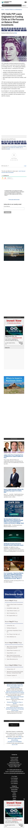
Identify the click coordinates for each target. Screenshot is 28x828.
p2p (20, 147)
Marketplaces (14, 791)
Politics (14, 793)
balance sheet (8, 147)
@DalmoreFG (11, 738)
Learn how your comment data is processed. (13, 171)
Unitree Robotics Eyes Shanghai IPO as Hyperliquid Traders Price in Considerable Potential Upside (15, 709)
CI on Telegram (14, 783)
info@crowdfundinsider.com (15, 769)
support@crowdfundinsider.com (16, 771)
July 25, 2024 (15, 744)
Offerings (14, 796)
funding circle (13, 147)
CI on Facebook (14, 778)
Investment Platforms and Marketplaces (13, 9)
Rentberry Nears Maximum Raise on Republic (15, 702)
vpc (22, 147)
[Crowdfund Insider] (6, 2)
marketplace (17, 147)
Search (24, 5)
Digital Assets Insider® (14, 762)
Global (25, 146)
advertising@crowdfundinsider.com (17, 773)
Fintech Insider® (14, 759)
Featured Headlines (14, 787)
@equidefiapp (14, 740)
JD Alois (15, 33)
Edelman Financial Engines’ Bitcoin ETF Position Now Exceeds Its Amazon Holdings (15, 692)
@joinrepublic (18, 738)
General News (14, 789)
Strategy (14, 794)
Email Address (7, 206)
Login (25, 165)
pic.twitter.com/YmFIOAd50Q (15, 741)
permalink (8, 148)
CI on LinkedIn (14, 780)
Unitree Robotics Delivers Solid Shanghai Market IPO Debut (15, 697)
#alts (20, 736)
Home (2, 9)
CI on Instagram (14, 781)
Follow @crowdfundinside (14, 199)
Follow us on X (14, 725)
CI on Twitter (14, 776)
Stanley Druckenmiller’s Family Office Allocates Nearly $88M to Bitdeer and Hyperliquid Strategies (15, 686)
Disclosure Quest (14, 760)
